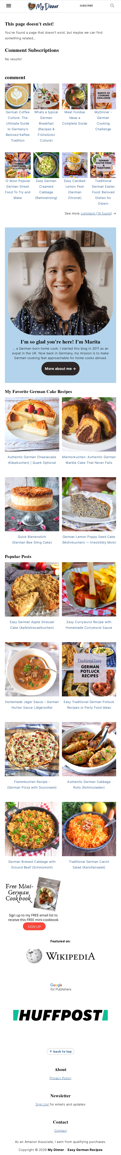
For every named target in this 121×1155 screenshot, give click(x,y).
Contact (60, 1131)
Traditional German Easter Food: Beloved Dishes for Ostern (103, 192)
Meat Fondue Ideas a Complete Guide (74, 117)
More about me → (60, 368)
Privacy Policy (61, 1078)
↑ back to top (60, 1051)
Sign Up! (42, 1104)
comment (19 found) (96, 213)
